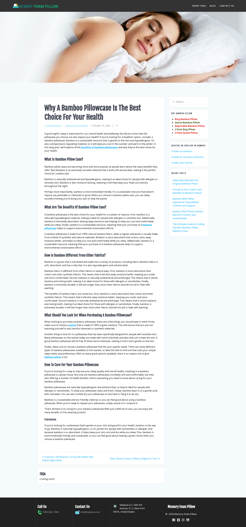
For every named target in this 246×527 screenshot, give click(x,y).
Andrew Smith (54, 125)
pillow (72, 325)
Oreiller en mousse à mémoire (187, 157)
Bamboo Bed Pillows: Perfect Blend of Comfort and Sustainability (188, 215)
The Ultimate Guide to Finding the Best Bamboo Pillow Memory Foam (188, 228)
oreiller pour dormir (182, 162)
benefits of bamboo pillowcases (99, 147)
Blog (213, 5)
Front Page (199, 5)
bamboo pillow (52, 357)
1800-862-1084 (50, 512)
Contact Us (227, 5)
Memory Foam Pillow (77, 125)
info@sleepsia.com (90, 512)
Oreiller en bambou (181, 151)
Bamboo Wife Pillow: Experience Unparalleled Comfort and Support (185, 202)
